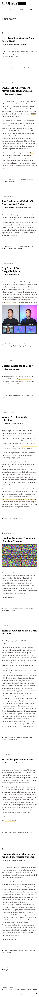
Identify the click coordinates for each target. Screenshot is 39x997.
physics (21, 609)
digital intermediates (24, 379)
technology (28, 346)
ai (5, 344)
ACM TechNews (10, 821)
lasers (14, 832)
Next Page (5, 970)
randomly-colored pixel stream (12, 593)
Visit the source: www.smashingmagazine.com (16, 208)
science (13, 611)
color (6, 68)
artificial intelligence (12, 344)
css (17, 179)
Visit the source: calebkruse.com (12, 423)
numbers (15, 609)
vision (20, 68)
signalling (19, 877)
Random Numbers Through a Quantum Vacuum (18, 539)
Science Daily (9, 597)
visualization (27, 68)
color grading (18, 376)
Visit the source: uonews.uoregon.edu (13, 860)
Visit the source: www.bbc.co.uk (12, 763)
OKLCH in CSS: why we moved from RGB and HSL (17, 89)
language (15, 518)
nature (32, 738)
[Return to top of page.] (35, 993)
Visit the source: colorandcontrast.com (14, 44)
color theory (12, 68)
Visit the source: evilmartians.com (12, 94)
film (32, 395)
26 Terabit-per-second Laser (17, 759)
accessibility (8, 246)
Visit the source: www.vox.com (11, 369)
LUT (3, 381)
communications (13, 951)
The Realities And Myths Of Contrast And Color (17, 203)
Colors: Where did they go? (17, 365)
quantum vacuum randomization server (22, 580)
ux (17, 68)
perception (5, 248)
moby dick (25, 738)
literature (19, 738)
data (10, 832)
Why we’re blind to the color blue (15, 419)
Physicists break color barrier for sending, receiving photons (18, 855)
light (14, 346)
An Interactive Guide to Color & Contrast (19, 39)
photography (20, 346)
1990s (6, 395)
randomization (5, 611)
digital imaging (24, 179)
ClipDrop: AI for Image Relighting (11, 270)
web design (12, 181)
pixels (26, 609)
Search (33, 10)
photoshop (4, 181)
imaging (10, 346)
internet (21, 951)
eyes (25, 246)
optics (26, 832)
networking (21, 832)
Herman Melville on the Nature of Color (19, 632)
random (31, 609)
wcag (15, 248)
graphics (31, 179)
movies (3, 397)
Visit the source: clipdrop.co (10, 275)
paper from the (23, 453)
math (10, 609)
